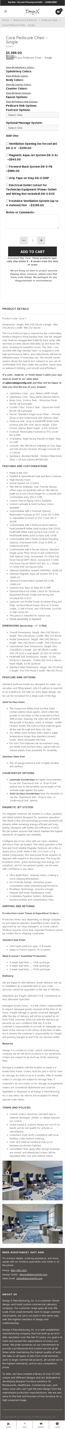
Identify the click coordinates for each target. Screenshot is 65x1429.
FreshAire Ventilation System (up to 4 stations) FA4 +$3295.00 (32, 203)
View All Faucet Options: (18, 93)
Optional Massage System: (24, 122)
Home (5, 19)
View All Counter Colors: (19, 84)
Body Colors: (15, 79)
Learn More (51, 2)
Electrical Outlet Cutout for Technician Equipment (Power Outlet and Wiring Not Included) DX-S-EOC (31, 189)
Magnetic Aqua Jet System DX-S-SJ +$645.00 (32, 157)
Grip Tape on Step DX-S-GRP (28, 178)
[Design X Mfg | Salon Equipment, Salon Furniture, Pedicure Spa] (32, 11)
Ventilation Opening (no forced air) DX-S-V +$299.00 (31, 146)
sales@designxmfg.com (18, 382)
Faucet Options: (17, 97)
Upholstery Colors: (19, 71)
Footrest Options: (18, 109)
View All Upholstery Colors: (20, 67)
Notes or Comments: (20, 212)
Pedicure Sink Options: (22, 105)
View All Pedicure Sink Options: (22, 101)
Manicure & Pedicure (25, 19)
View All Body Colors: (17, 76)
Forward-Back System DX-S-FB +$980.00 (30, 168)
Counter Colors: (17, 88)
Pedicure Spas (49, 19)
